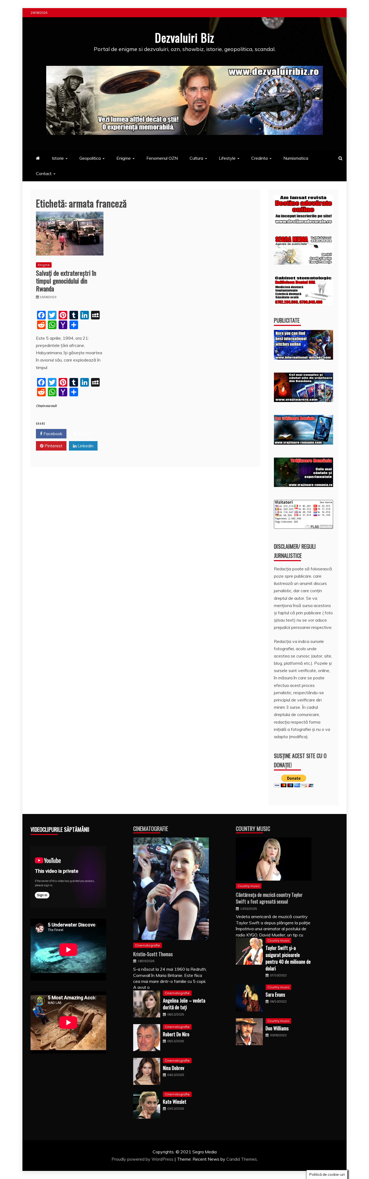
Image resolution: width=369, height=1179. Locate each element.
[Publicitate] (303, 358)
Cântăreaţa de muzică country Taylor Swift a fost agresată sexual (269, 898)
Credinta (259, 158)
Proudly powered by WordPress (143, 1159)
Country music (249, 886)
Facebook (52, 433)
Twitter (84, 433)
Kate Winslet (174, 1101)
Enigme (123, 158)
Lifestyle (227, 158)
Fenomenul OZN (162, 158)
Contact (44, 173)
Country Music (253, 828)
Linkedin (84, 445)
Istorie (58, 158)
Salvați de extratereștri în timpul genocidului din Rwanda (66, 280)
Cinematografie (150, 828)
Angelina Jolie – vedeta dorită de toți (184, 1004)
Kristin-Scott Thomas (153, 953)
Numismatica (295, 158)
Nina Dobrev (173, 1067)
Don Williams (277, 1028)
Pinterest (52, 445)
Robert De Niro (176, 1034)
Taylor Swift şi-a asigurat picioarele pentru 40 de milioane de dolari (288, 958)
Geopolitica (90, 158)
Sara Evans (275, 994)
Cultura (196, 158)
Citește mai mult (46, 406)
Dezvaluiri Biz (184, 37)
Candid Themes (241, 1159)
